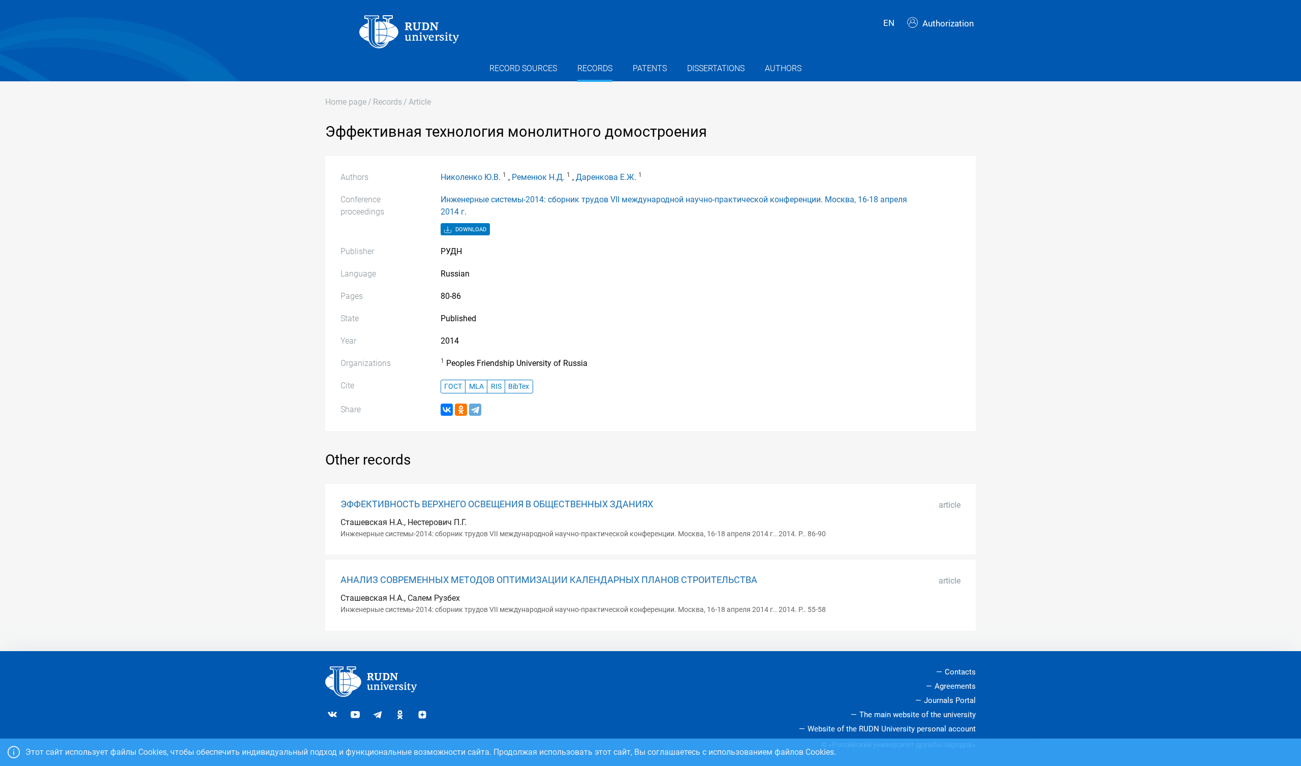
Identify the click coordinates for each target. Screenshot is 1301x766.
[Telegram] (475, 410)
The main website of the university (917, 714)
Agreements (955, 686)
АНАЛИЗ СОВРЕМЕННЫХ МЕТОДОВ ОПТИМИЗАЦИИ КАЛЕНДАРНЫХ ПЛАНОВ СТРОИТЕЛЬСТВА (548, 580)
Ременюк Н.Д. (538, 177)
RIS (496, 386)
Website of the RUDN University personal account (892, 728)
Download (470, 229)
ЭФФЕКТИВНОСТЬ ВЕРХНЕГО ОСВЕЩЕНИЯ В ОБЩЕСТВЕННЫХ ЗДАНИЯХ (496, 504)
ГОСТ (453, 386)
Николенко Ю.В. (471, 177)
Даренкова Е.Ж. (606, 177)
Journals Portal (950, 700)
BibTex (518, 386)
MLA (476, 386)
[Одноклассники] (461, 410)
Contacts (960, 672)
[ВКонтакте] (447, 410)
